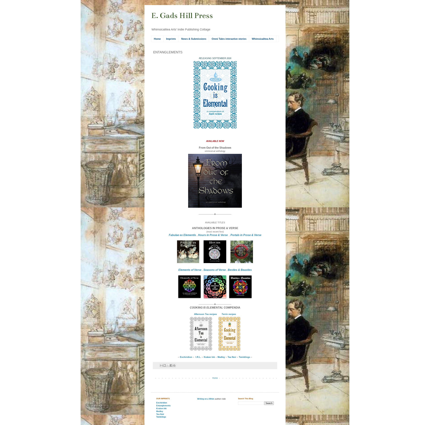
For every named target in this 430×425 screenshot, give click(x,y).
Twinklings (244, 357)
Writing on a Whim (205, 399)
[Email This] (161, 365)
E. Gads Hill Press (182, 15)
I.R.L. (198, 357)
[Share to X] (167, 365)
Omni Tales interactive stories (229, 38)
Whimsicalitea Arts (263, 38)
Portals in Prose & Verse (245, 235)
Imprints (171, 38)
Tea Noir (232, 357)
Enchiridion (186, 357)
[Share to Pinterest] (174, 365)
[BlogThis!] (164, 365)
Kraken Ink (209, 357)
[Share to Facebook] (171, 365)
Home (157, 38)
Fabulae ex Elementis (182, 235)
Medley (221, 357)
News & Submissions (193, 38)
